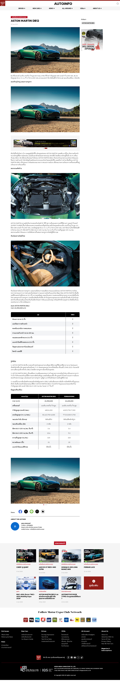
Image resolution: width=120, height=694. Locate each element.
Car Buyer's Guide (27, 639)
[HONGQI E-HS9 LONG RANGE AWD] (71, 555)
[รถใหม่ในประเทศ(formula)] (94, 583)
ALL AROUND (66, 8)
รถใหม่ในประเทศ (26, 637)
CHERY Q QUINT (22, 567)
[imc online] (61, 620)
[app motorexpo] (32, 620)
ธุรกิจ (17, 591)
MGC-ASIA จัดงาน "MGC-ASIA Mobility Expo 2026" (25, 596)
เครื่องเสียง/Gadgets (88, 634)
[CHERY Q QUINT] (26, 555)
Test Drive (44, 637)
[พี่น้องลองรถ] (72, 620)
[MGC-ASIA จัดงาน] (26, 583)
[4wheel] (55, 620)
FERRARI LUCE (89, 567)
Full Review (65, 646)
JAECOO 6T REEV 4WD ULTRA (47, 568)
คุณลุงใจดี (64, 643)
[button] (44, 148)
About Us (104, 634)
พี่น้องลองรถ (65, 639)
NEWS (51, 8)
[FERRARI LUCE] (94, 555)
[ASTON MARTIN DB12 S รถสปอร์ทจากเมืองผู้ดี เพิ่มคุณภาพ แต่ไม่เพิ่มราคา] (49, 583)
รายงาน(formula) (66, 591)
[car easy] (77, 620)
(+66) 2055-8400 (69, 670)
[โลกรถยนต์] (66, 620)
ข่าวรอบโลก (5, 645)
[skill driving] (89, 620)
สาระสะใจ (84, 641)
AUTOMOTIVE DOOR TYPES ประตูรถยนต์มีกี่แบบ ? (71, 596)
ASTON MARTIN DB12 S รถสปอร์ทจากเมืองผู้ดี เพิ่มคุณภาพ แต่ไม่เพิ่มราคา (48, 596)
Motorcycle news (7, 637)
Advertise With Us (107, 637)
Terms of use (105, 639)
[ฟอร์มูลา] (43, 620)
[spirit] (83, 620)
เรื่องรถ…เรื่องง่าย (66, 641)
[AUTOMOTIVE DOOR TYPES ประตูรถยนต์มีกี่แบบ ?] (71, 583)
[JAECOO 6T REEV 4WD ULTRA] (49, 555)
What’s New (5, 634)
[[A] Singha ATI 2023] (45, 143)
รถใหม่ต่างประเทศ (26, 634)
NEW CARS (36, 8)
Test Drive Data (46, 639)
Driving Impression (47, 634)
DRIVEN (21, 8)
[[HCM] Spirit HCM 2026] (92, 40)
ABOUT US (96, 8)
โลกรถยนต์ (64, 634)
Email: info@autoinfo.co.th (83, 670)
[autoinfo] (2, 3)
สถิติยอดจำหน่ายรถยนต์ (88, 646)
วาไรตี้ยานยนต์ (85, 643)
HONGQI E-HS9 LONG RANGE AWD (69, 568)
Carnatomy (65, 637)
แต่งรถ (83, 637)
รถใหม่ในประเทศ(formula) (19, 17)
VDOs (82, 8)
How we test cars (107, 643)
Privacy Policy (106, 641)
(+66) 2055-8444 (59, 670)
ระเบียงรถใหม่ (42, 591)
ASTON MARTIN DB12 (88, 23)
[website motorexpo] (37, 620)
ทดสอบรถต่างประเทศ (48, 641)
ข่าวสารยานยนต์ (6, 647)
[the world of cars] (49, 620)
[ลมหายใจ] (94, 620)
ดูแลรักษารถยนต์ (86, 639)
